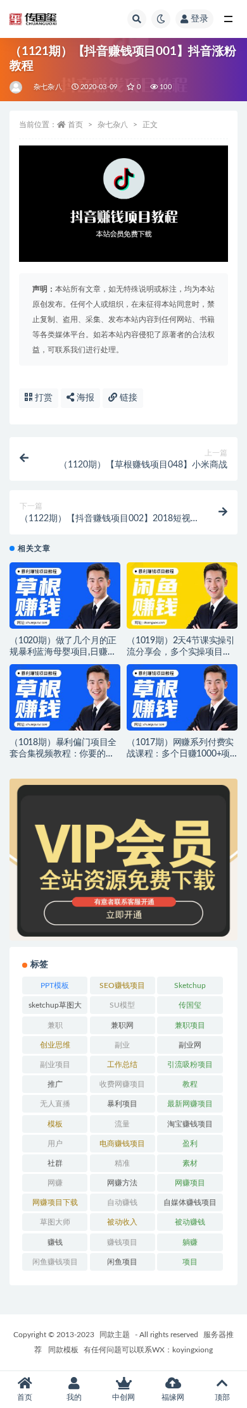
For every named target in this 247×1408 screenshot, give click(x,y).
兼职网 (122, 1025)
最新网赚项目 (190, 1104)
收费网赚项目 (122, 1084)
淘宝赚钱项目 (190, 1124)
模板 (55, 1124)
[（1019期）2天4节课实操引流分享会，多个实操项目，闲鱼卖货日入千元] (182, 599)
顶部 (222, 1397)
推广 (55, 1084)
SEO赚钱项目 (122, 985)
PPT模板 (55, 985)
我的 (74, 1397)
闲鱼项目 (122, 1262)
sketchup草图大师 (55, 1007)
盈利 (190, 1143)
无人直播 (55, 1104)
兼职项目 (190, 1025)
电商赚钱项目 (122, 1143)
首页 (75, 124)
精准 (122, 1163)
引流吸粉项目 (190, 1064)
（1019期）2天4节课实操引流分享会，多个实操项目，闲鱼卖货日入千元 (181, 652)
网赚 (55, 1183)
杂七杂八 (48, 86)
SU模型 (122, 1005)
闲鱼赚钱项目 (55, 1262)
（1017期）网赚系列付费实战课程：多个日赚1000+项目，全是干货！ (180, 754)
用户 (55, 1143)
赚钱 (55, 1242)
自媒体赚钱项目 (190, 1202)
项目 (190, 1262)
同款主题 (114, 1334)
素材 (190, 1163)
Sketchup (190, 985)
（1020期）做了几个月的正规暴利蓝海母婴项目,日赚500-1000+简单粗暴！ (63, 652)
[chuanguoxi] (17, 87)
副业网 (190, 1045)
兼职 (55, 1025)
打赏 (42, 397)
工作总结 (122, 1064)
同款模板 (63, 1350)
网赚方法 (122, 1183)
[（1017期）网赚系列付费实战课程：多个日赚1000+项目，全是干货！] (182, 701)
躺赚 (190, 1242)
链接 (127, 397)
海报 (84, 397)
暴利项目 (122, 1104)
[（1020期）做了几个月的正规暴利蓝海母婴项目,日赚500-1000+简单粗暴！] (65, 599)
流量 (122, 1124)
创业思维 (55, 1045)
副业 (122, 1045)
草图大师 (55, 1222)
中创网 (123, 1397)
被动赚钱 (190, 1222)
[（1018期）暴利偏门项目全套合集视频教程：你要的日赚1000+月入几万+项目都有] (65, 701)
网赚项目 (190, 1183)
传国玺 (190, 1005)
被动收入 (122, 1222)
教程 (190, 1084)
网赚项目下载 (55, 1202)
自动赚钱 (122, 1202)
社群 (55, 1163)
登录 (199, 19)
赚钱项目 (122, 1242)
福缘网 (173, 1397)
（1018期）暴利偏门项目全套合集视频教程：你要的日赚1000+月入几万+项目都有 (64, 754)
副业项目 (55, 1064)
